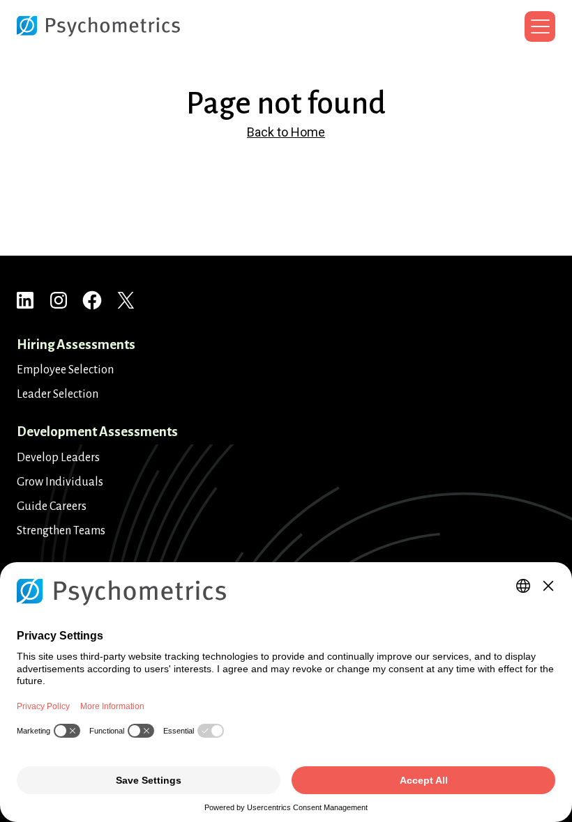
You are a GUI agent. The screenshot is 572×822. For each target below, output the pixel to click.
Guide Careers (51, 506)
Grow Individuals (60, 482)
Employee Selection (65, 370)
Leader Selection (57, 394)
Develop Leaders (58, 457)
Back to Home (286, 132)
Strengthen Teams (61, 531)
